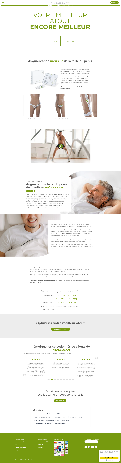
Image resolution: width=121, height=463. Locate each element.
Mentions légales (19, 439)
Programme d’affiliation (21, 450)
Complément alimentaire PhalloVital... (60, 5)
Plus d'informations (105, 455)
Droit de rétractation (20, 447)
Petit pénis (65, 420)
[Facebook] (85, 447)
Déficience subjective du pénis (43, 423)
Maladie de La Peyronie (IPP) (42, 417)
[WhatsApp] (96, 447)
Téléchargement (42, 439)
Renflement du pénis (76, 417)
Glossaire (40, 444)
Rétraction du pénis (60, 423)
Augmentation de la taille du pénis (44, 414)
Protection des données (21, 442)
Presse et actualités (43, 442)
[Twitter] (92, 447)
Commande (115, 2)
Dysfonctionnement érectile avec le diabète (46, 420)
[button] (48, 379)
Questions (40, 447)
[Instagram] (89, 447)
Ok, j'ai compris (109, 458)
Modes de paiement (59, 439)
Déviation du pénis (62, 414)
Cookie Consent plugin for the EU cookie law (109, 460)
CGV (16, 444)
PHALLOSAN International (91, 439)
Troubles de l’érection (60, 417)
